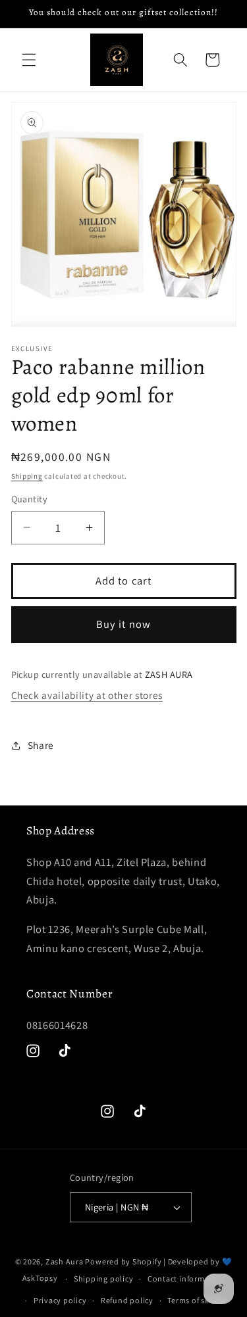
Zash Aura (64, 1261)
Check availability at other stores (87, 695)
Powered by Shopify (123, 1261)
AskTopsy (40, 1278)
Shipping (27, 476)
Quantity (29, 498)
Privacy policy (60, 1300)
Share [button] (41, 745)
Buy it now (123, 624)
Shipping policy (104, 1278)
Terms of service (197, 1300)
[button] (29, 60)
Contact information (186, 1278)
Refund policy (127, 1300)
